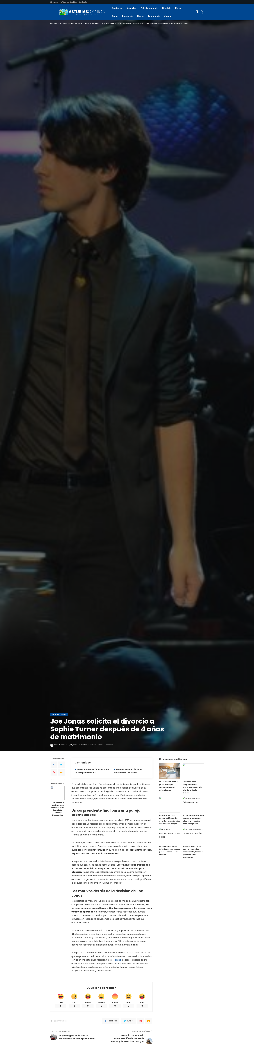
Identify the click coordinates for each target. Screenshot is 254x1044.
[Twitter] (61, 764)
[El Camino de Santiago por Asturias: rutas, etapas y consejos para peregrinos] (193, 805)
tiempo (118, 959)
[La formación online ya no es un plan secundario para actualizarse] (169, 771)
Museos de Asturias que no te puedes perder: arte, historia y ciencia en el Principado (193, 852)
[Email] (61, 772)
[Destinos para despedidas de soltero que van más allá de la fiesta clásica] (193, 771)
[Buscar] (201, 12)
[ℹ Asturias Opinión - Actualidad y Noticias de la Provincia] (83, 12)
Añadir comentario (105, 745)
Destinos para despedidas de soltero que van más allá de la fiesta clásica (192, 787)
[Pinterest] (54, 772)
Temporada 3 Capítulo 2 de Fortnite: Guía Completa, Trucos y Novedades (57, 808)
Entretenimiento (59, 714)
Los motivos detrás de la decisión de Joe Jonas (128, 771)
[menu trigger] (54, 12)
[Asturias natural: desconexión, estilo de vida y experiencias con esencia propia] (169, 805)
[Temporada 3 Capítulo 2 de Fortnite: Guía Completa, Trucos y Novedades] (58, 793)
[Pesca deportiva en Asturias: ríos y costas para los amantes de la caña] (169, 836)
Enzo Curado (59, 745)
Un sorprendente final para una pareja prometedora (92, 771)
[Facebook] (54, 764)
